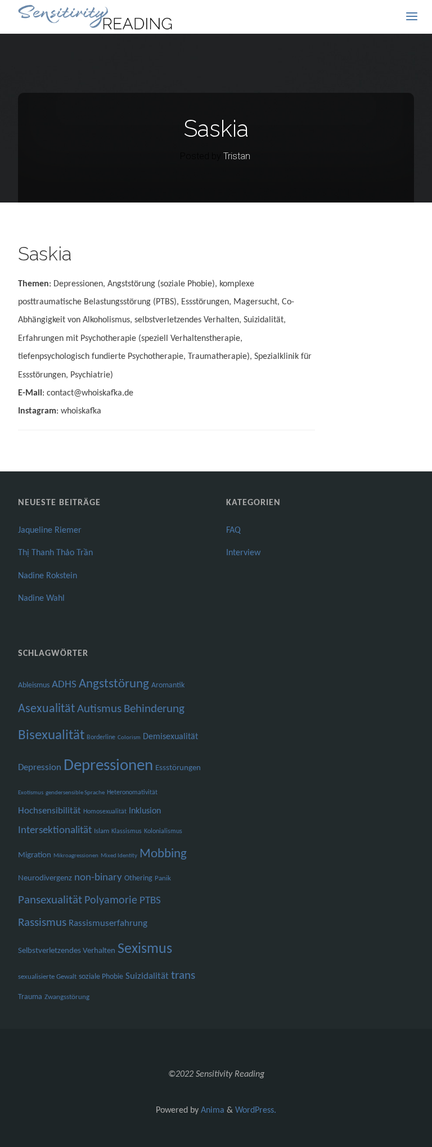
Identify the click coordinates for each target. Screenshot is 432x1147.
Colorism (129, 738)
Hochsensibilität (49, 811)
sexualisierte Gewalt (47, 976)
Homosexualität (105, 811)
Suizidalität (147, 976)
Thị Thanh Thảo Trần (55, 552)
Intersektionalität (55, 830)
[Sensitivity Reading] (96, 16)
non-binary (98, 877)
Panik (163, 878)
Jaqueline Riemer (50, 530)
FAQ (233, 530)
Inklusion (145, 811)
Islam (101, 831)
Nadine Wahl (41, 598)
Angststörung (114, 684)
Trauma (30, 997)
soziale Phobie (101, 977)
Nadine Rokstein (47, 576)
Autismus (99, 709)
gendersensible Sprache (75, 793)
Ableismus (34, 685)
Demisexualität (170, 736)
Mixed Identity (119, 856)
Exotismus (30, 793)
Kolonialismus (163, 831)
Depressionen (108, 766)
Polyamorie (110, 900)
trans (183, 976)
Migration (34, 855)
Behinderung (154, 709)
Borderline (101, 737)
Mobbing (163, 854)
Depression (39, 767)
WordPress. (255, 1110)
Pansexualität (50, 900)
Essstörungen (178, 768)
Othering (138, 878)
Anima (211, 1110)
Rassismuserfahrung (108, 923)
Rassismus (42, 923)
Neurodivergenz (45, 878)
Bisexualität (51, 735)
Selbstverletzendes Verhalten (66, 951)
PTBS (150, 901)
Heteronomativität (132, 792)
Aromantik (167, 685)
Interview (243, 552)
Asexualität (46, 709)
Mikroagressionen (75, 856)
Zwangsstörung (66, 997)
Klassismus (126, 831)
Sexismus (145, 949)
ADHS (64, 685)
